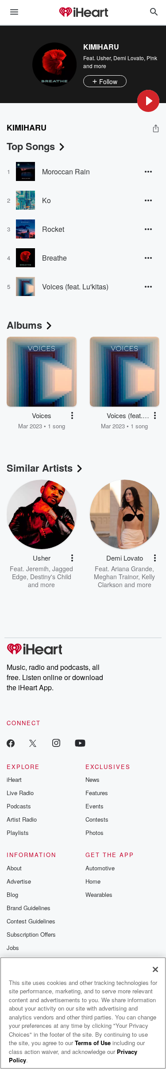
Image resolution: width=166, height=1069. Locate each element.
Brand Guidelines (28, 908)
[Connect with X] (32, 743)
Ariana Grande (131, 568)
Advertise (19, 881)
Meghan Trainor (116, 576)
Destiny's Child (50, 576)
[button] (148, 101)
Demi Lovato (128, 58)
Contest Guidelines (31, 921)
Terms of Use (93, 1042)
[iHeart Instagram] (56, 743)
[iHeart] (83, 13)
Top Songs (31, 146)
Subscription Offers (31, 934)
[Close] (155, 969)
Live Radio (20, 792)
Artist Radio (22, 819)
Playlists (18, 832)
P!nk (152, 58)
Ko (46, 200)
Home (92, 881)
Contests (96, 819)
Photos (94, 832)
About (14, 868)
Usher (104, 58)
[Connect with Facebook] (11, 743)
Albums (24, 325)
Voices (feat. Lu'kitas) (75, 286)
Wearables (98, 894)
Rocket (53, 229)
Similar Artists (40, 468)
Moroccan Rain (66, 171)
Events (94, 806)
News (92, 779)
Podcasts (19, 806)
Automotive (100, 868)
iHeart (14, 779)
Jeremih (37, 568)
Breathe (54, 258)
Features (96, 792)
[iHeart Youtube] (80, 743)
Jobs (13, 947)
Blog (12, 894)
